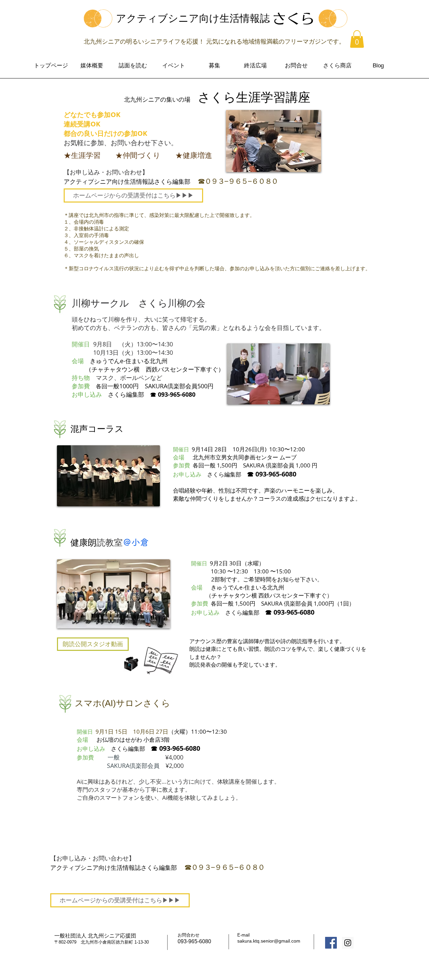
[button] (357, 39)
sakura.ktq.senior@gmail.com (268, 941)
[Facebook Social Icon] (331, 943)
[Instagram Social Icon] (348, 943)
